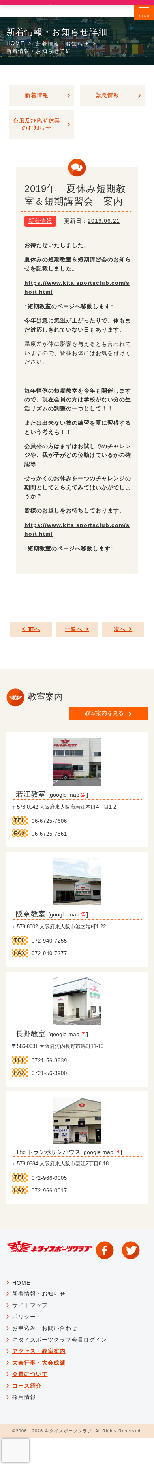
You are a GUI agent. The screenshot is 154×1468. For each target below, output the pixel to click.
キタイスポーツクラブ (68, 1430)
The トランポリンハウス (48, 1151)
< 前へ (31, 629)
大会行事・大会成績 (39, 1362)
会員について (30, 1374)
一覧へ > (77, 629)
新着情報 (40, 221)
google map (65, 794)
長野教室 (31, 1034)
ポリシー (24, 1316)
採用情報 (24, 1397)
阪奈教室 (31, 914)
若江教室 (31, 794)
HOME (15, 43)
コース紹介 (27, 1385)
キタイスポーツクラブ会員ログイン (59, 1339)
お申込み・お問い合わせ (44, 1328)
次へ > (123, 629)
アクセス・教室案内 (39, 1351)
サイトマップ (30, 1305)
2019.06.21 (104, 221)
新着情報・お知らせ (62, 44)
